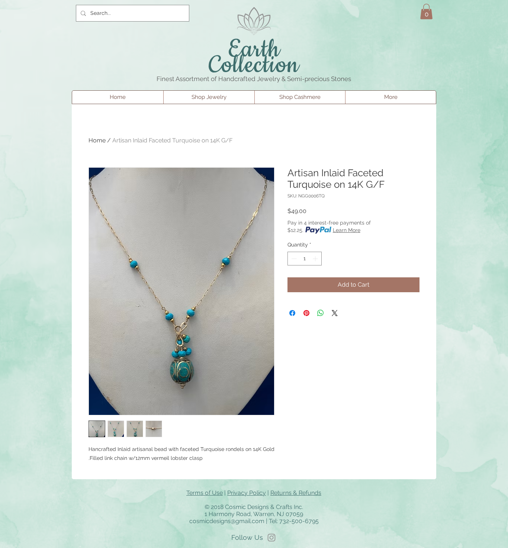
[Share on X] (334, 313)
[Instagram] (271, 537)
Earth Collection (254, 57)
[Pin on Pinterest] (306, 313)
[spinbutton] (304, 258)
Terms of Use (204, 492)
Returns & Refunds (295, 492)
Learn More (346, 230)
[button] (426, 11)
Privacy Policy (246, 492)
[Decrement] (293, 258)
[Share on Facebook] (292, 313)
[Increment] (316, 258)
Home (97, 140)
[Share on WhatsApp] (320, 313)
